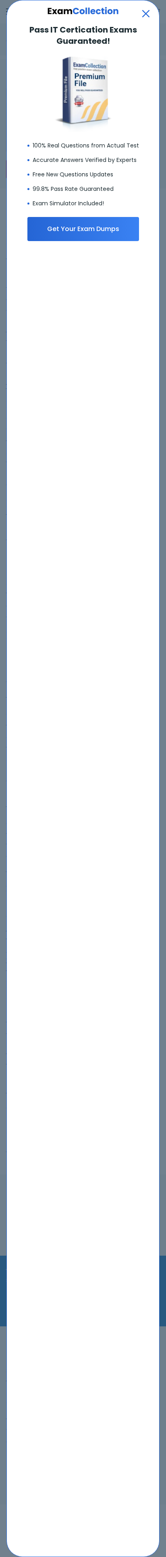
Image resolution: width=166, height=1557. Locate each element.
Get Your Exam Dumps (83, 228)
